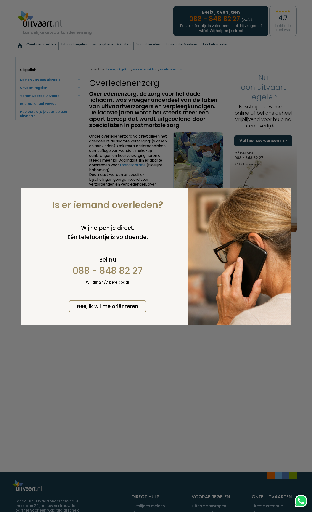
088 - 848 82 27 (108, 270)
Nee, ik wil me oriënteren (107, 306)
